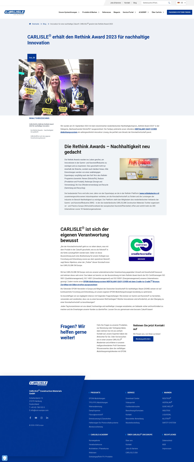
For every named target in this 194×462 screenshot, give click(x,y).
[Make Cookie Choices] (5, 458)
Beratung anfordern (143, 339)
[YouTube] (36, 418)
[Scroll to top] (189, 457)
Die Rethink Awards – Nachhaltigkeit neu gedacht (42, 131)
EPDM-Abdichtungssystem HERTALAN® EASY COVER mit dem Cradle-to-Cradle (116, 282)
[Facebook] (30, 418)
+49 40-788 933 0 (38, 407)
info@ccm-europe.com (39, 410)
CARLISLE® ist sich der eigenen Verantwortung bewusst (40, 137)
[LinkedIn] (47, 418)
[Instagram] (41, 418)
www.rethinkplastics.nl (149, 193)
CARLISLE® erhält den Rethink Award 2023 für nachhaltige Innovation (41, 125)
